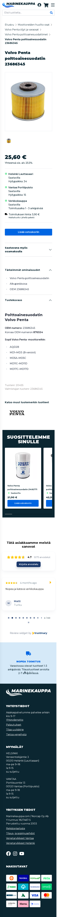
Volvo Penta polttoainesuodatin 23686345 (25, 46)
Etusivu (9, 24)
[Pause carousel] (28, 627)
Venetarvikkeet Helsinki (20, 848)
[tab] (8, 623)
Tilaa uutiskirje (15, 734)
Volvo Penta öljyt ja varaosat (22, 34)
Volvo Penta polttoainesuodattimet (26, 39)
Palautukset (13, 729)
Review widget (19, 638)
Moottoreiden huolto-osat (21, 29)
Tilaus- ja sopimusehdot (20, 838)
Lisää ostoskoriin (28, 236)
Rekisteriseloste (15, 833)
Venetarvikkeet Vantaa (20, 843)
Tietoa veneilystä (16, 739)
